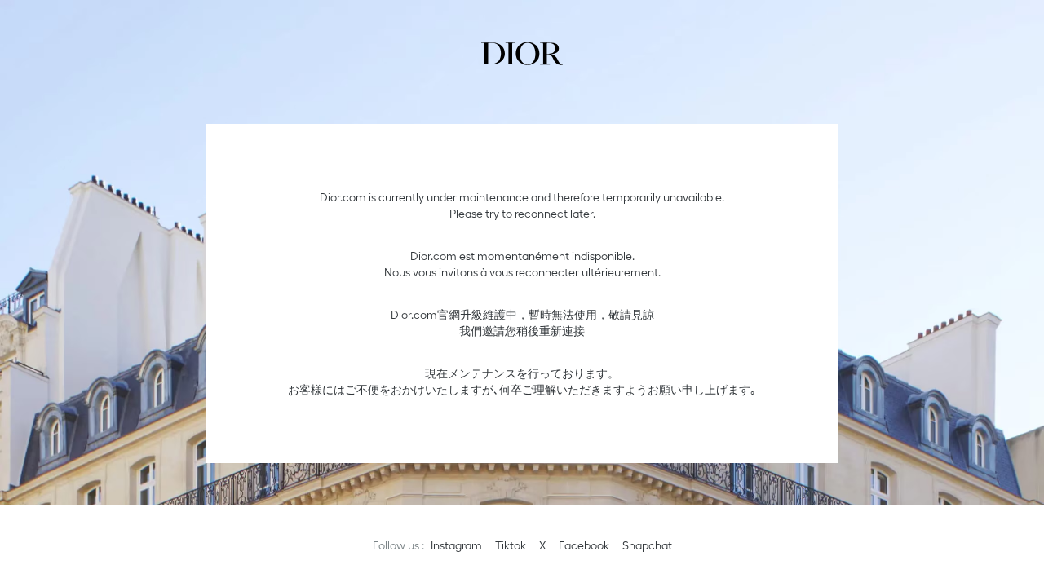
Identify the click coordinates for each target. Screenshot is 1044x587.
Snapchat (647, 545)
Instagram (456, 545)
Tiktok (510, 545)
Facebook (584, 545)
